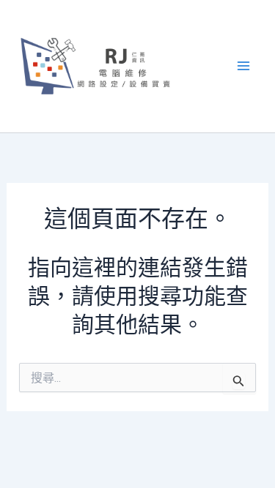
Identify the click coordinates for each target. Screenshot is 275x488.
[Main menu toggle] (244, 66)
